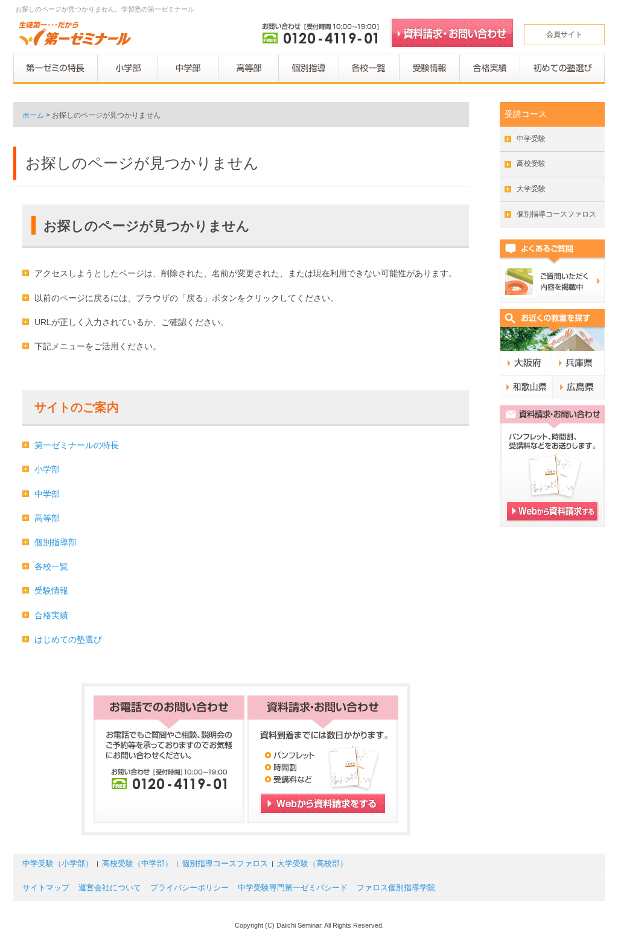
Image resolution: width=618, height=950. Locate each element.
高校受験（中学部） (137, 864)
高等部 (47, 518)
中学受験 (531, 139)
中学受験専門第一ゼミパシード (293, 888)
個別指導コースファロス (556, 214)
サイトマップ (45, 888)
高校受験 (531, 163)
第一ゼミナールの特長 (76, 445)
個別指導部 (55, 542)
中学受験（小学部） (57, 864)
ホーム (33, 115)
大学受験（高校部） (312, 864)
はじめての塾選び (68, 639)
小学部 (47, 469)
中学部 (47, 494)
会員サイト (564, 34)
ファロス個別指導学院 (396, 888)
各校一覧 (51, 566)
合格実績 (51, 615)
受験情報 (51, 590)
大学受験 (531, 189)
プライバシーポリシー (189, 888)
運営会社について (109, 888)
